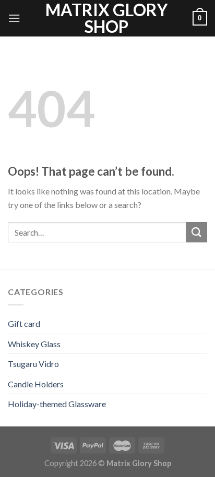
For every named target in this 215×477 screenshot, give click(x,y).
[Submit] (196, 232)
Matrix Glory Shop (106, 18)
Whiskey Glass (34, 344)
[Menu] (14, 18)
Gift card (24, 323)
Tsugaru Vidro (33, 364)
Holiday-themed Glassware (57, 404)
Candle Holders (36, 384)
